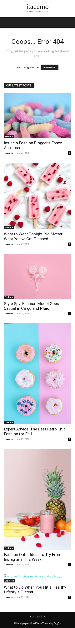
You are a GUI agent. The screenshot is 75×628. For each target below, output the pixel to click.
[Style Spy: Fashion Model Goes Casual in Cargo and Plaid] (37, 276)
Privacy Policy (37, 616)
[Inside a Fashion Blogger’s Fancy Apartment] (37, 115)
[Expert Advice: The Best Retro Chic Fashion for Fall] (37, 373)
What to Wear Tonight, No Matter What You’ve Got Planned (33, 236)
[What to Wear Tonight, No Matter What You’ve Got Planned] (37, 196)
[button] (69, 22)
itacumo (8, 152)
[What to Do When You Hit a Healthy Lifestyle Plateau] (37, 578)
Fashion (9, 136)
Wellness (9, 580)
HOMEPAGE (49, 67)
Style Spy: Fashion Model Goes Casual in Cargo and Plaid (31, 306)
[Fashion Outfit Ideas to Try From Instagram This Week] (37, 499)
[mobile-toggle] (6, 22)
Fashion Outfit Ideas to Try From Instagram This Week (32, 557)
